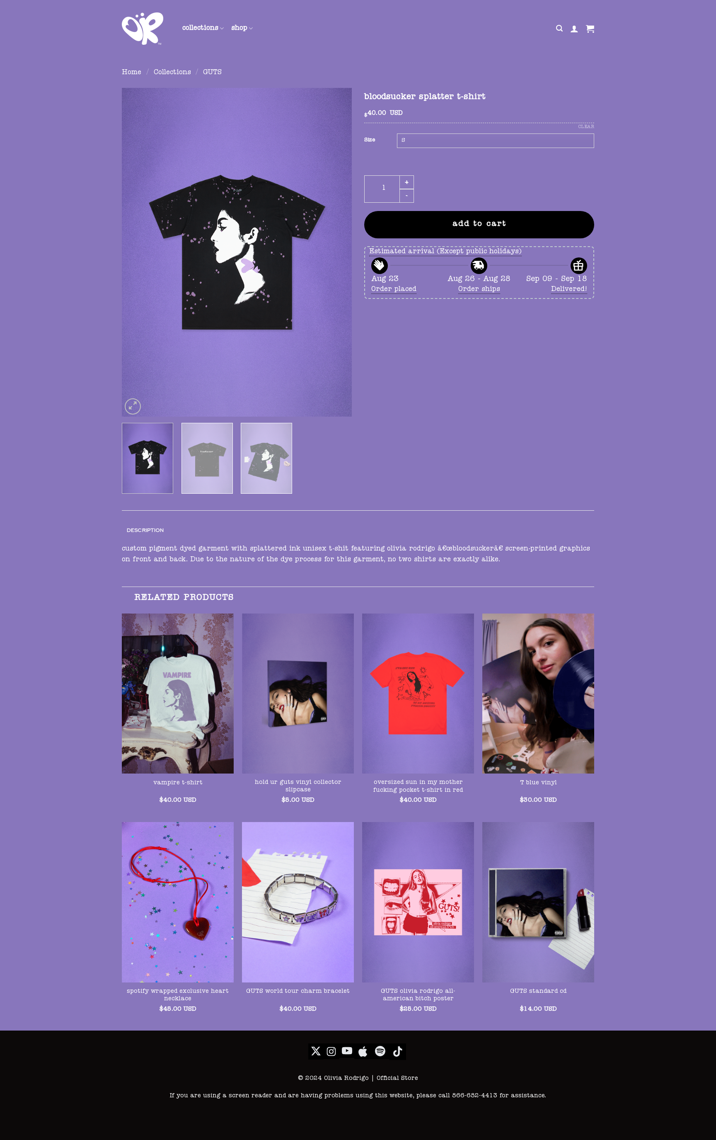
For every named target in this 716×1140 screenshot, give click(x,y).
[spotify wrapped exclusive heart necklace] (178, 902)
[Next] (336, 252)
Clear (586, 127)
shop (239, 28)
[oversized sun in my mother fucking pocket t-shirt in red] (418, 694)
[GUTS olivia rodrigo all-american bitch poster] (418, 902)
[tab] (145, 530)
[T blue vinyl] (538, 694)
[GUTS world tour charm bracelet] (298, 902)
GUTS (212, 73)
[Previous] (136, 252)
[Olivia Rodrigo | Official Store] (146, 29)
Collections (172, 73)
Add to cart (479, 224)
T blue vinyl (538, 783)
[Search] (559, 28)
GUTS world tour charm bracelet (298, 991)
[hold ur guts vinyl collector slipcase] (298, 694)
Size (369, 140)
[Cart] (590, 28)
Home (131, 73)
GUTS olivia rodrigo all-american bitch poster (418, 995)
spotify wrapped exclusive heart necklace (178, 995)
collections (200, 28)
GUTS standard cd (538, 991)
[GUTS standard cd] (538, 902)
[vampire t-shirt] (178, 694)
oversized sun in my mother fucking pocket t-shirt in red (418, 786)
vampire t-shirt (178, 783)
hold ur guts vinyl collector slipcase (298, 786)
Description (145, 530)
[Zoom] (133, 406)
